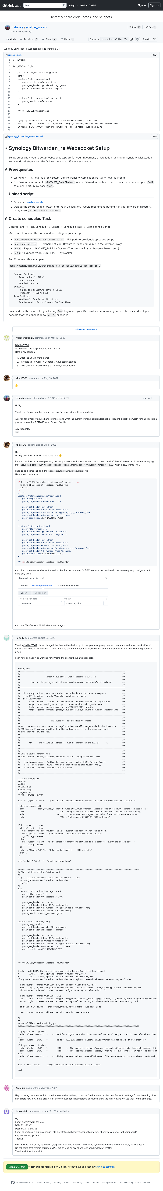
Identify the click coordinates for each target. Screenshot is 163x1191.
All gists (73, 5)
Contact (95, 1182)
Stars (51, 39)
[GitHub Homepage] (13, 1182)
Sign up (154, 5)
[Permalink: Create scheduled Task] (6, 218)
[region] (81, 95)
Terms (39, 1182)
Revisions (30, 39)
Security (57, 1182)
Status (66, 1182)
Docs (87, 1182)
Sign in (142, 5)
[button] (131, 39)
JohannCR (21, 1111)
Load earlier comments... (86, 329)
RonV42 (20, 637)
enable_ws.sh (36, 27)
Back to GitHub (88, 5)
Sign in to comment (105, 1166)
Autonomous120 (25, 337)
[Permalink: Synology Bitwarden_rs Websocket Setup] (6, 148)
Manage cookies (109, 1182)
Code (13, 39)
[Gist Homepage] (12, 5)
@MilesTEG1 (22, 345)
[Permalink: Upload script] (6, 194)
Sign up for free (17, 1166)
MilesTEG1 (21, 378)
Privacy (47, 1182)
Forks (68, 39)
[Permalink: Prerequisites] (6, 169)
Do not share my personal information (135, 1182)
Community (77, 1182)
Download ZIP (149, 39)
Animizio (20, 1088)
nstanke (17, 27)
